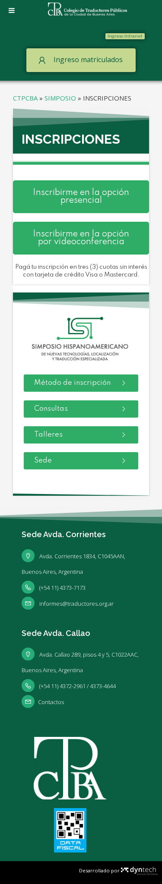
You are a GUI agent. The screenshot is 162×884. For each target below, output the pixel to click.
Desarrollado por (100, 870)
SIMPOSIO (60, 98)
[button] (125, 36)
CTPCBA (25, 98)
